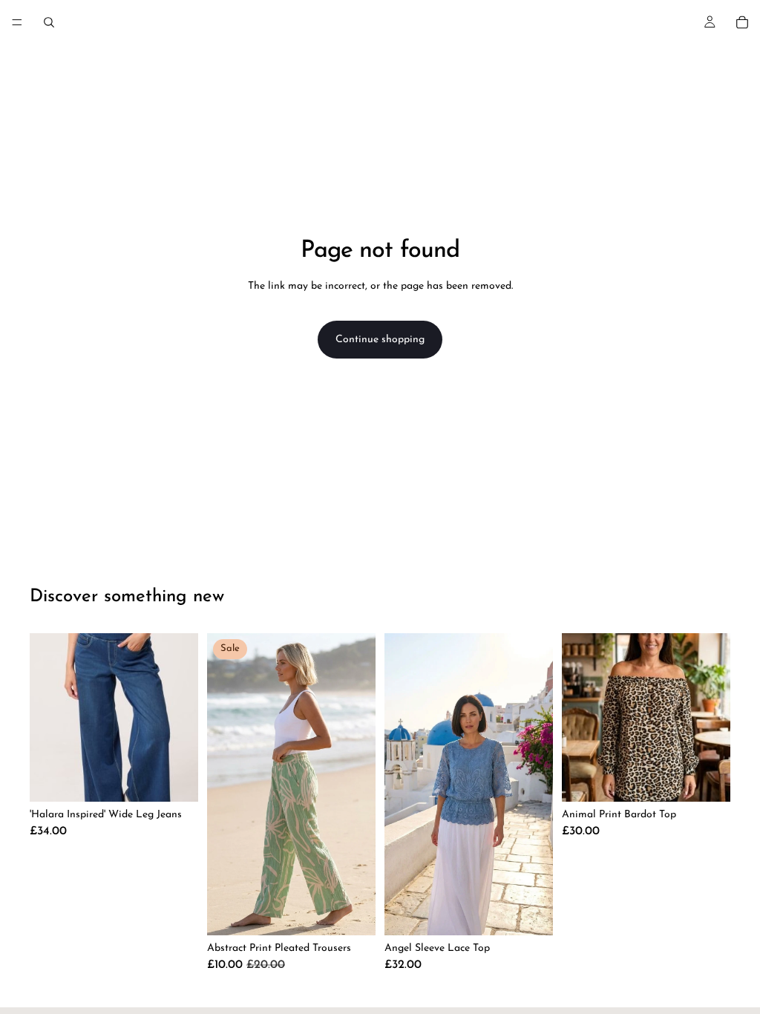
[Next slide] (536, 784)
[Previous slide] (400, 784)
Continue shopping (380, 339)
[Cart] (742, 22)
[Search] (49, 22)
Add (542, 912)
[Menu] (17, 22)
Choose (188, 779)
